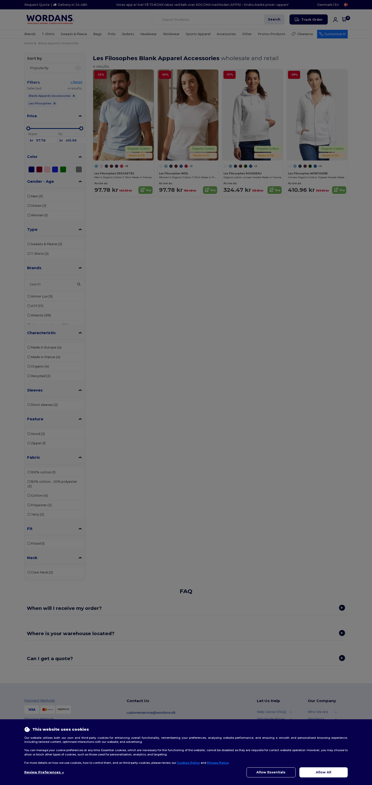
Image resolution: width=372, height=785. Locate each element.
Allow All (323, 772)
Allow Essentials (270, 772)
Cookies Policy (188, 763)
